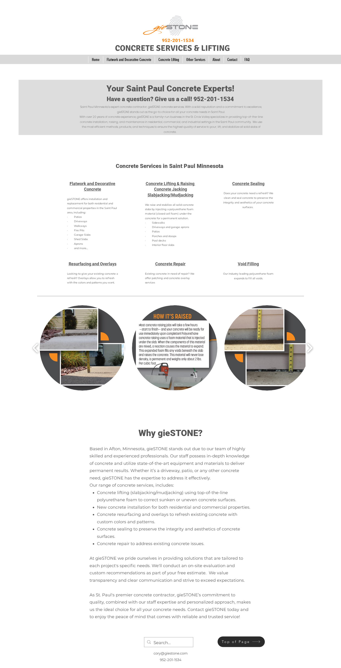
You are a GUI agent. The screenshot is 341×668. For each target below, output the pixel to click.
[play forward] (309, 347)
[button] (82, 348)
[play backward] (35, 347)
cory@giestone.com (171, 653)
